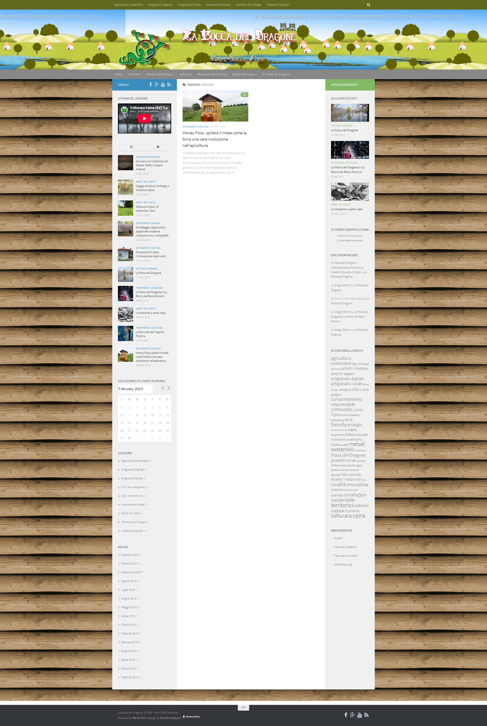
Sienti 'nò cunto (145, 181)
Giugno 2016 (128, 598)
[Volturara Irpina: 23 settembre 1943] (125, 208)
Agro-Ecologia (360, 364)
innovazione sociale (342, 439)
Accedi (338, 538)
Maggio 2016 (129, 607)
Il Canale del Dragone (275, 74)
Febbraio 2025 (129, 555)
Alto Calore (336, 369)
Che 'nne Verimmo (147, 268)
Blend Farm (139, 718)
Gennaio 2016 (129, 642)
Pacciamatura (360, 450)
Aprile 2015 (128, 660)
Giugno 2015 (128, 651)
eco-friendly (343, 422)
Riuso (364, 480)
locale (335, 445)
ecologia (354, 424)
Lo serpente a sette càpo (151, 313)
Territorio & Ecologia (248, 4)
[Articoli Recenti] (131, 147)
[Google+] (156, 84)
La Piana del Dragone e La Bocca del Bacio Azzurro (349, 316)
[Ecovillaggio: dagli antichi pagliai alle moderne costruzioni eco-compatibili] (125, 228)
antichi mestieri (354, 368)
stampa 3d (339, 495)
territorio (341, 505)
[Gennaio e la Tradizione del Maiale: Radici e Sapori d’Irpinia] (125, 162)
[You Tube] (163, 84)
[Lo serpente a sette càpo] (125, 314)
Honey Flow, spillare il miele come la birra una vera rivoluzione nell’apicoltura (215, 139)
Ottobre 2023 (129, 563)
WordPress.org (343, 564)
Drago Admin (342, 285)
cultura (346, 415)
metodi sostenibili (348, 446)
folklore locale (357, 435)
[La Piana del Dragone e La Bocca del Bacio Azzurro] (125, 293)
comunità (340, 409)
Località (344, 445)
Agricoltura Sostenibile (129, 4)
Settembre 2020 (131, 572)
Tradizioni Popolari (278, 4)
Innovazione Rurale (218, 4)
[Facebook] (150, 84)
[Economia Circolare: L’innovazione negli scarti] (125, 253)
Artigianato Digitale (160, 4)
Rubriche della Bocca (159, 74)
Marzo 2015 (128, 668)
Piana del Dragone (348, 455)
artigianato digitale (347, 378)
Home (119, 74)
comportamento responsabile (346, 401)
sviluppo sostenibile (348, 497)
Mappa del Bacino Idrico (212, 74)
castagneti (345, 389)
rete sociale (351, 474)
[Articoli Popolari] (158, 147)
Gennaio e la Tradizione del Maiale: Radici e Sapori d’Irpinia (152, 165)
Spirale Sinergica (351, 490)
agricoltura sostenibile (341, 360)
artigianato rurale (346, 383)
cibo (355, 389)
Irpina (358, 439)
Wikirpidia (186, 74)
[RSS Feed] (169, 84)
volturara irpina (348, 515)
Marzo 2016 (128, 625)
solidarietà (337, 489)
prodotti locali (343, 460)
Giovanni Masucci (170, 718)
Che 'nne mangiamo (133, 487)
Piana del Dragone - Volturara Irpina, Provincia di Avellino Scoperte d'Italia (347, 267)
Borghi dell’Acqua (243, 74)
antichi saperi (343, 373)
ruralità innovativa (349, 484)
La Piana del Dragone (148, 273)
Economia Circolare (339, 430)
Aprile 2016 (128, 616)
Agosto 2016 (129, 581)
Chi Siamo (134, 74)
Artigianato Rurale (189, 4)
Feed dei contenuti (345, 547)
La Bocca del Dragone (239, 35)
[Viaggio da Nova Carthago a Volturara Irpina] (125, 187)
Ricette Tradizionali (346, 479)
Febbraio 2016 (129, 633)
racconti (344, 470)
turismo (353, 510)
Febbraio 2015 (129, 677)
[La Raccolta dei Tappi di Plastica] (125, 333)
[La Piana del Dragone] (125, 274)
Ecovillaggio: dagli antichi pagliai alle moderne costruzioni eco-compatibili (152, 231)
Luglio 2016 (128, 590)
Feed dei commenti (345, 555)
